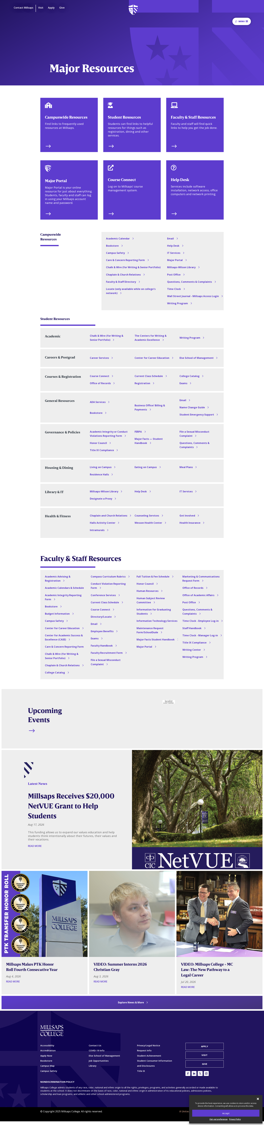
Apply (204, 1046)
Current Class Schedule (149, 376)
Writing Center (191, 649)
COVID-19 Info (97, 1050)
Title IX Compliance (102, 450)
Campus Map (47, 1065)
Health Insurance (190, 522)
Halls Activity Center (102, 522)
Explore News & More (131, 1002)
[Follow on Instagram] (206, 1073)
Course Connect (122, 179)
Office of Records (100, 383)
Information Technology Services (157, 621)
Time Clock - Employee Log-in (200, 621)
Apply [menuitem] (51, 7)
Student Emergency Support (197, 414)
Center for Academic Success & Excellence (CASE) (64, 637)
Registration (142, 383)
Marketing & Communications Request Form (201, 578)
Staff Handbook (192, 628)
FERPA (138, 431)
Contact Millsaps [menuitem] (23, 7)
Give (204, 1063)
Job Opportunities (99, 1060)
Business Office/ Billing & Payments (150, 407)
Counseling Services (147, 515)
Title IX (141, 1070)
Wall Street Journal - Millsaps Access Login (193, 296)
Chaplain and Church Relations (108, 515)
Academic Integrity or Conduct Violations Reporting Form (109, 434)
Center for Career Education (152, 358)
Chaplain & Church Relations (123, 274)
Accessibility (47, 1045)
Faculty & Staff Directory (121, 281)
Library (92, 1065)
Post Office (174, 274)
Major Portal (56, 180)
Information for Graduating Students (154, 611)
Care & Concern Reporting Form (125, 260)
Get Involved (187, 515)
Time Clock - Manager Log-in (200, 635)
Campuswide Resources (66, 117)
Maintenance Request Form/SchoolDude (150, 630)
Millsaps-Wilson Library (181, 267)
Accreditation (48, 1050)
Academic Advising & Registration (57, 578)
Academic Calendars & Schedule (64, 588)
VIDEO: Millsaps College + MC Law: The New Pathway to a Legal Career (207, 970)
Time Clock (174, 289)
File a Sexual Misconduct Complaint (194, 434)
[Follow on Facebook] (187, 1073)
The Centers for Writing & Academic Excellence (151, 338)
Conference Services (103, 595)
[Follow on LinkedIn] (194, 1073)
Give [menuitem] (62, 7)
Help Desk (180, 179)
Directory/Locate (101, 616)
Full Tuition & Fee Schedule (153, 576)
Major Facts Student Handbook (156, 639)
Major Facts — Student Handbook (149, 441)
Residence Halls (99, 474)
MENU (241, 21)
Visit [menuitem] (40, 7)
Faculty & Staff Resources (193, 117)
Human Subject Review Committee (151, 600)
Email (170, 238)
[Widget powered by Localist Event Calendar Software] (169, 702)
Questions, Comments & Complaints (189, 281)
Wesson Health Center (148, 522)
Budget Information (57, 613)
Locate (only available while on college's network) (131, 291)
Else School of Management (197, 358)
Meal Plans (186, 467)
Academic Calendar (118, 238)
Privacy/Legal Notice (148, 1045)
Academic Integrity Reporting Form (63, 597)
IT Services (173, 253)
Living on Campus (101, 467)
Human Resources (147, 591)
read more (35, 846)
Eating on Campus (146, 467)
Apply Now (46, 1055)
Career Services (99, 358)
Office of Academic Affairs (198, 595)
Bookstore (112, 245)
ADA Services (98, 402)
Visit (204, 1055)
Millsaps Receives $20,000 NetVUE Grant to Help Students (71, 806)
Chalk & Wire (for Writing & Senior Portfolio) (133, 267)
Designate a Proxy (101, 498)
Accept (225, 1113)
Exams (183, 383)
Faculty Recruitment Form (107, 652)
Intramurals (97, 530)
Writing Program (177, 303)
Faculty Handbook (102, 645)
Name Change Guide (192, 407)
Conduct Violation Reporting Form (108, 586)
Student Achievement (149, 1055)
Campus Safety (115, 253)
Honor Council (98, 443)
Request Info (144, 1050)
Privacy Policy (235, 1119)
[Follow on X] (200, 1073)
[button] (257, 1098)
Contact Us (95, 1045)
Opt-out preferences (218, 1119)
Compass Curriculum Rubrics (108, 576)
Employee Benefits (102, 631)
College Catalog (190, 376)
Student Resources (124, 117)
